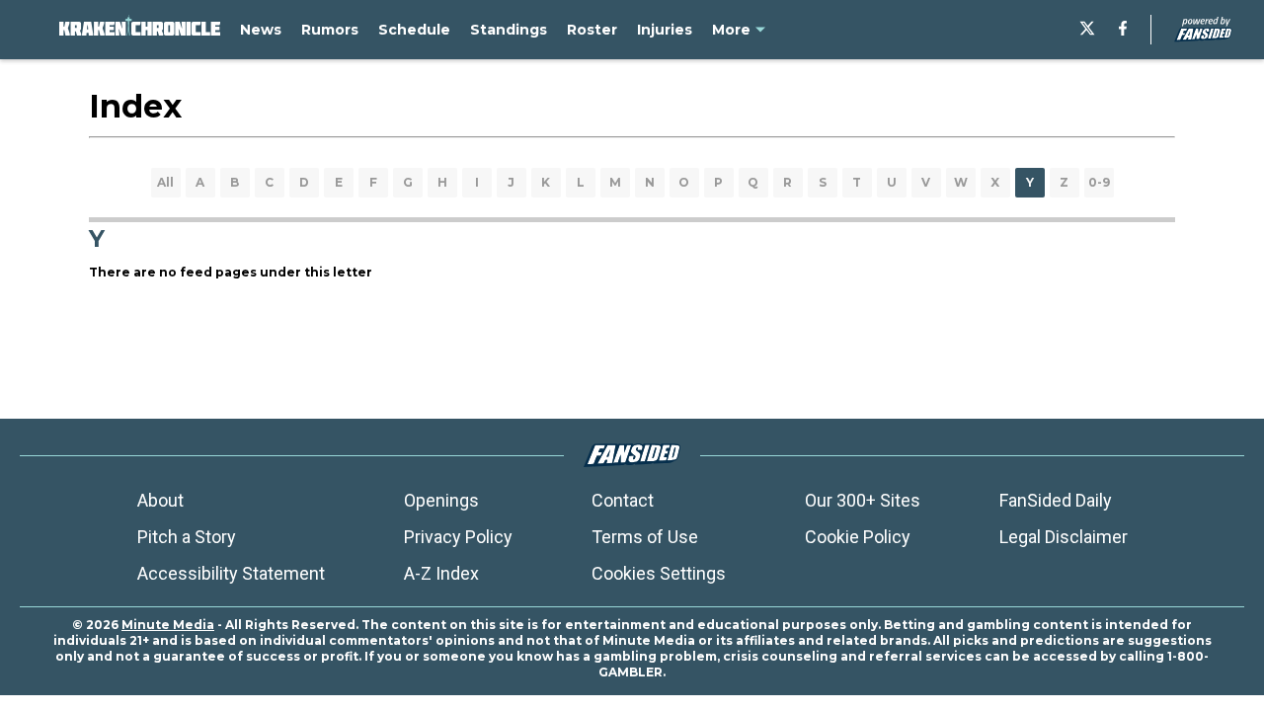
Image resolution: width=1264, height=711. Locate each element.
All (165, 182)
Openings (441, 500)
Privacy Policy (458, 536)
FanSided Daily (1055, 500)
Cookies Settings (659, 573)
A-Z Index (441, 573)
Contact (623, 500)
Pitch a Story (186, 536)
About (160, 500)
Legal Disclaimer (1063, 536)
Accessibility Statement (231, 573)
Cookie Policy (857, 536)
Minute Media (167, 624)
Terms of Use (645, 536)
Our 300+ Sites (862, 500)
